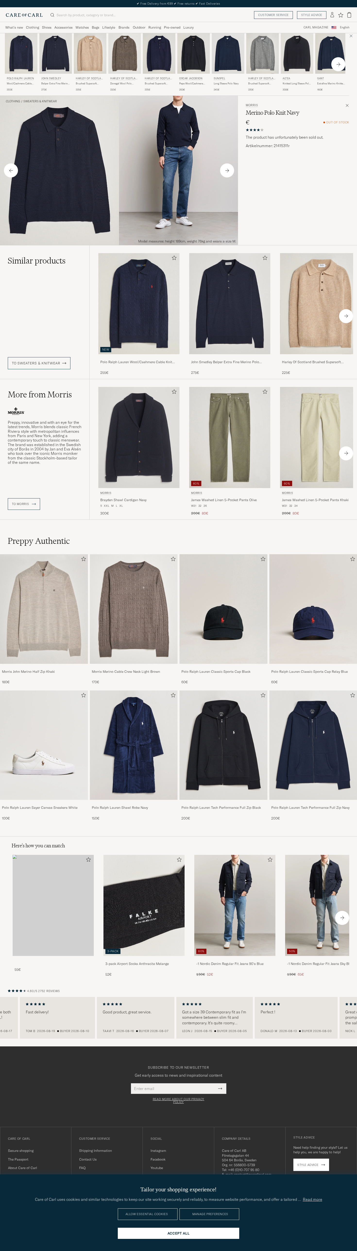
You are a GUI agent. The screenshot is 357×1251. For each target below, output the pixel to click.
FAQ (82, 1168)
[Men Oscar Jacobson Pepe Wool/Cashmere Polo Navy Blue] (193, 53)
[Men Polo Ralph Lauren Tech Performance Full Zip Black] (223, 745)
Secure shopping (21, 1150)
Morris (252, 105)
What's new (14, 27)
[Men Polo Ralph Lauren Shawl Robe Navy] (134, 745)
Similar (37, 261)
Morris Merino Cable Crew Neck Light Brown (126, 671)
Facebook (158, 1159)
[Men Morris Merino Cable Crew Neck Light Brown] (134, 609)
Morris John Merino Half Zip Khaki (28, 671)
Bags (95, 27)
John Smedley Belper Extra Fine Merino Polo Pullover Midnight (225, 362)
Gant (320, 78)
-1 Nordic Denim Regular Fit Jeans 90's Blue (230, 964)
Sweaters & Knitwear (40, 101)
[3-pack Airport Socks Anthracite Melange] (144, 959)
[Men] (53, 905)
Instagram (158, 1150)
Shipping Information (95, 1150)
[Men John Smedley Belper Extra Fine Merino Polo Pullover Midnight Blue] (55, 53)
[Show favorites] (340, 15)
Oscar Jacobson (190, 78)
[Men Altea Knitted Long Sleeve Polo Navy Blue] (297, 53)
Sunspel (219, 78)
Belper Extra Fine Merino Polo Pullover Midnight (55, 83)
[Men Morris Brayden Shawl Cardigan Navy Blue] (138, 437)
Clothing (32, 27)
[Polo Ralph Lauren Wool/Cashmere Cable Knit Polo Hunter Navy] (138, 357)
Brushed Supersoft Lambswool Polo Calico (89, 83)
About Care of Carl (22, 1168)
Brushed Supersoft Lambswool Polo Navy (157, 83)
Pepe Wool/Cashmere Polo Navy (191, 83)
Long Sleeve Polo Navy (226, 83)
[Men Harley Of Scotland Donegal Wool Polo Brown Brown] (124, 53)
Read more (312, 1199)
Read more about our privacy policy (178, 1101)
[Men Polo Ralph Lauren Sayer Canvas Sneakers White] (44, 745)
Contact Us (88, 1159)
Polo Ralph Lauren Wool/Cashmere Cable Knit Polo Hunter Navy (136, 362)
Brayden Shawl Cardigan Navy (123, 500)
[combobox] (344, 27)
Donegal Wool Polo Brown (121, 83)
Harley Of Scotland (89, 79)
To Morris (21, 504)
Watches (82, 27)
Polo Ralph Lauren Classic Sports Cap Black (215, 671)
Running (154, 27)
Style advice (311, 15)
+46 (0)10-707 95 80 (243, 1170)
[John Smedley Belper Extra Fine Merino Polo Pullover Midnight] (229, 357)
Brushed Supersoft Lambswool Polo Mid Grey (260, 83)
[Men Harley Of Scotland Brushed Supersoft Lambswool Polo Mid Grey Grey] (262, 53)
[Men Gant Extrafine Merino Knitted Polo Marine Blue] (331, 53)
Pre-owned (172, 27)
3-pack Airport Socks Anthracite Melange (137, 964)
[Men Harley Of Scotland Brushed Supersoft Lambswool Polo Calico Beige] (90, 53)
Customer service (273, 15)
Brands (124, 27)
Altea (286, 78)
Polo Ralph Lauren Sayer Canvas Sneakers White (39, 807)
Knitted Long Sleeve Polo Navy (296, 83)
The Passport (18, 1159)
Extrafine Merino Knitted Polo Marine (330, 83)
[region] (178, 1018)
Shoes (46, 27)
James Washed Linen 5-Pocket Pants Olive (224, 500)
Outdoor (139, 27)
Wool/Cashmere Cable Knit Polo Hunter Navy (19, 83)
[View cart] (349, 15)
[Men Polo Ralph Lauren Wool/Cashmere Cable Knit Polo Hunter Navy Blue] (21, 53)
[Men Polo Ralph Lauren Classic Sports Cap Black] (223, 609)
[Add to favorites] (173, 259)
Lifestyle (108, 27)
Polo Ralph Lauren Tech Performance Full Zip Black (221, 807)
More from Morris (40, 394)
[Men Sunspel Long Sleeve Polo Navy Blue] (228, 53)
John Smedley (51, 78)
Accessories (63, 27)
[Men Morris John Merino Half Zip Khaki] (44, 609)
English (344, 27)
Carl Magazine (316, 27)
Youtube (157, 1168)
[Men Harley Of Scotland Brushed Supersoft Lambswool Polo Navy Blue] (159, 53)
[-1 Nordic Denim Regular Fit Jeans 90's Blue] (234, 959)
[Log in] (332, 15)
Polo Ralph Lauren (20, 78)
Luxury (188, 27)
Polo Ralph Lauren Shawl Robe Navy (120, 807)
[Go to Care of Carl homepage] (24, 15)
